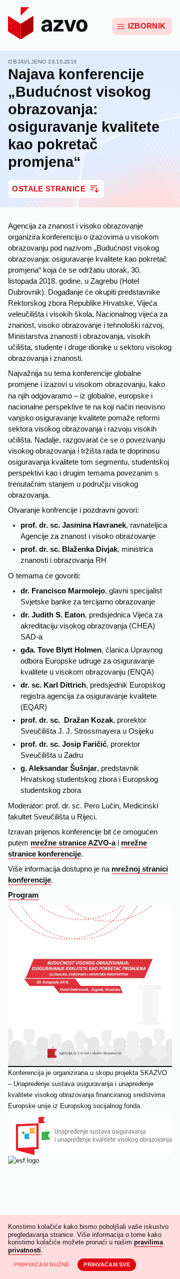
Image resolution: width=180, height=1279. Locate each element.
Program (23, 895)
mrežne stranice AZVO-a (73, 843)
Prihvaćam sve (107, 1264)
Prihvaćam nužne (41, 1264)
